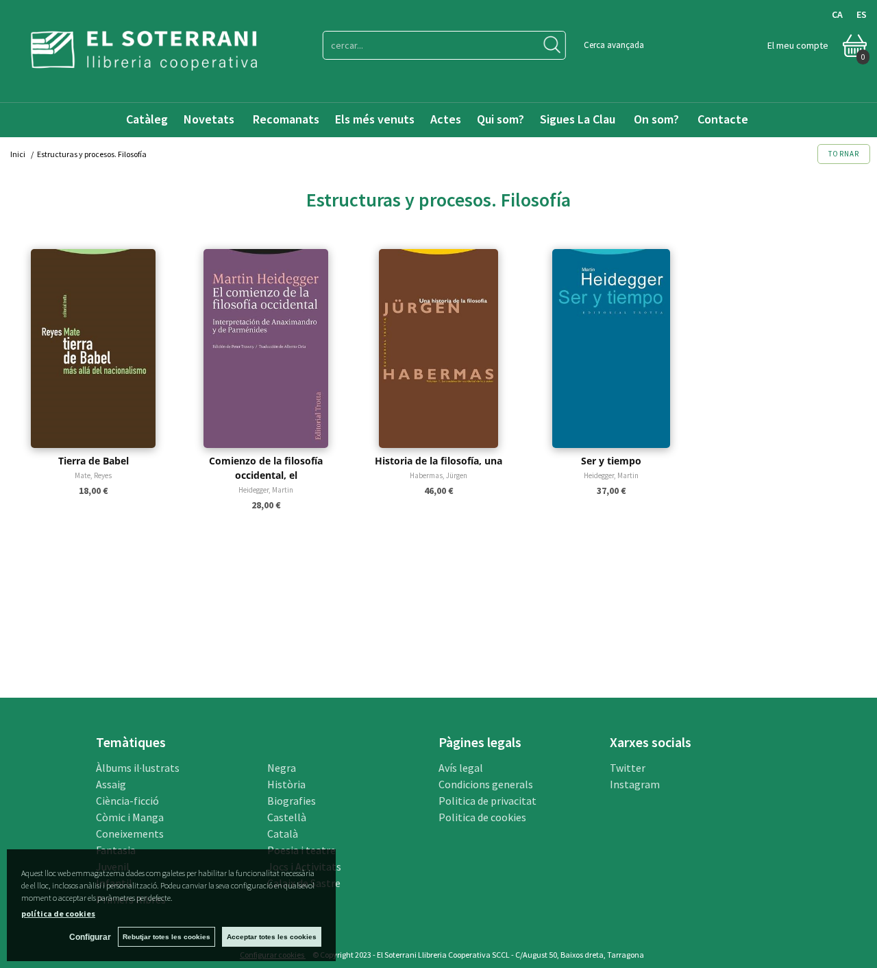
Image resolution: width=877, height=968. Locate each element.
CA (837, 14)
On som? (656, 119)
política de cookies (58, 913)
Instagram (635, 784)
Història (286, 784)
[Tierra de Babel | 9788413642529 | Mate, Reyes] (93, 348)
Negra (281, 768)
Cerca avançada (614, 45)
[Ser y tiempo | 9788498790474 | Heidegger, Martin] (611, 348)
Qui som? (500, 119)
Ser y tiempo (611, 460)
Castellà (286, 817)
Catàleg (147, 119)
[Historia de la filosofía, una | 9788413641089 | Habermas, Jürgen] (438, 348)
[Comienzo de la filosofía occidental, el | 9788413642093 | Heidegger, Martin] (265, 348)
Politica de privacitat (487, 800)
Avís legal (460, 768)
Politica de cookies (482, 817)
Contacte (724, 119)
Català (282, 833)
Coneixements (130, 833)
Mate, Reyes (93, 475)
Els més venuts (375, 119)
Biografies (291, 800)
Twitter (627, 768)
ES (861, 14)
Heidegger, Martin (265, 490)
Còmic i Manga (130, 817)
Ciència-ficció (127, 800)
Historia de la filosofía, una (438, 460)
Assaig (111, 784)
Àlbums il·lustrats (138, 768)
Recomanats (286, 119)
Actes (445, 119)
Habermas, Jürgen (438, 475)
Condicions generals (485, 784)
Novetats (210, 119)
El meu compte (797, 45)
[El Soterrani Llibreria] (144, 62)
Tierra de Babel (93, 460)
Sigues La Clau (577, 119)
